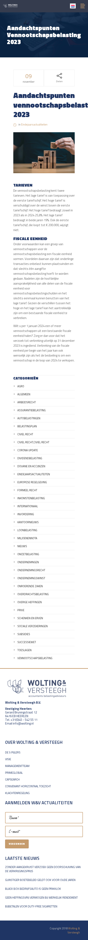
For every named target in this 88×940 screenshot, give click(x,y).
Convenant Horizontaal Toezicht (28, 786)
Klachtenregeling (17, 793)
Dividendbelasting (29, 458)
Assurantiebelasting (31, 410)
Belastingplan (27, 426)
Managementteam (17, 766)
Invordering (25, 514)
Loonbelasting (27, 530)
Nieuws (22, 546)
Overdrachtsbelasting (33, 594)
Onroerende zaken (30, 586)
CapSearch (12, 779)
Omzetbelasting (28, 554)
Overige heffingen (29, 602)
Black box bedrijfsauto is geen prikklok (33, 888)
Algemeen (23, 394)
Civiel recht (25, 434)
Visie (8, 759)
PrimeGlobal (14, 772)
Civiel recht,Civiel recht (33, 442)
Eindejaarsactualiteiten (34, 124)
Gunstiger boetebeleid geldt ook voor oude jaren (40, 880)
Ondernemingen (28, 562)
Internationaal (27, 506)
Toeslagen (24, 650)
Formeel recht (27, 490)
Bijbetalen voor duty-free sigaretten (31, 906)
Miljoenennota (27, 538)
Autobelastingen (28, 418)
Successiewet (26, 642)
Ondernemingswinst (31, 578)
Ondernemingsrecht (31, 570)
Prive (20, 610)
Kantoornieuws (28, 522)
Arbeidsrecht (26, 402)
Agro (20, 386)
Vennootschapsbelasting (34, 658)
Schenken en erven (30, 618)
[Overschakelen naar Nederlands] (73, 5)
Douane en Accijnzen (31, 466)
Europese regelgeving (32, 482)
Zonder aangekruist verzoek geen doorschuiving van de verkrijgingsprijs (43, 869)
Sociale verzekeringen (32, 626)
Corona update (27, 450)
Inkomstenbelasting (31, 498)
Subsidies (23, 634)
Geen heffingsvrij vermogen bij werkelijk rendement (41, 897)
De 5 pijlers (12, 752)
